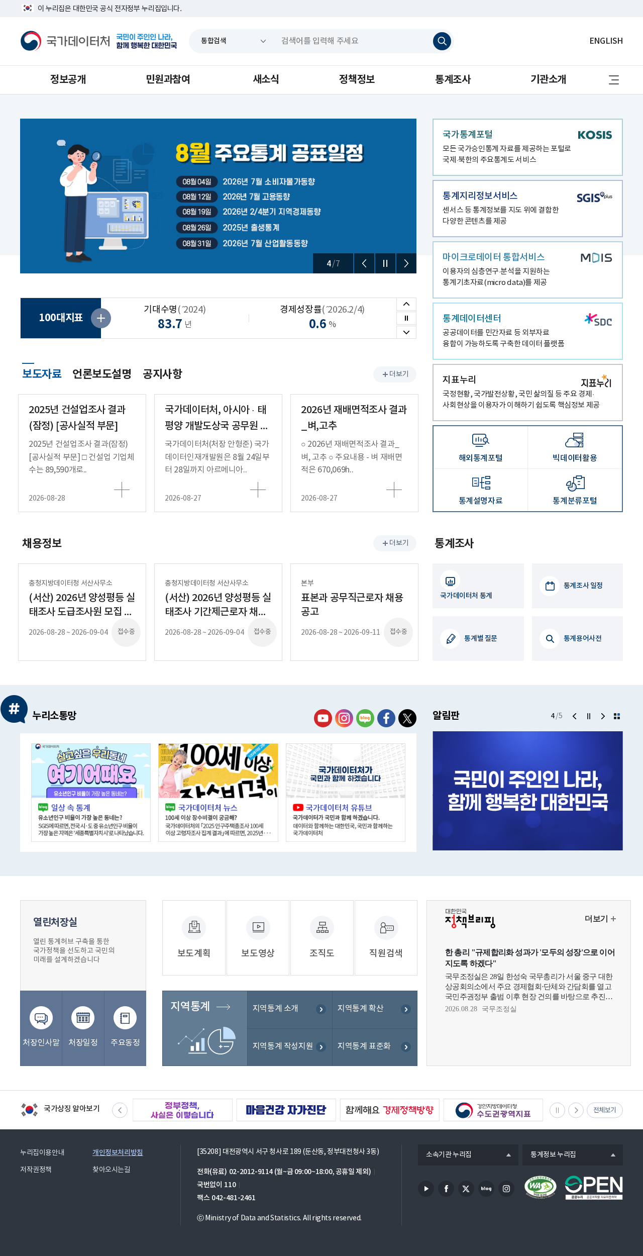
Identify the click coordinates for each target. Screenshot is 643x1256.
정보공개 (67, 80)
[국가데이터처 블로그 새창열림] (365, 718)
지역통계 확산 (360, 1008)
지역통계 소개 (275, 1008)
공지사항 (162, 374)
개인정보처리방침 (117, 1152)
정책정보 (356, 80)
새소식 (266, 80)
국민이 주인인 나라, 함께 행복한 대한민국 (147, 41)
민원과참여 (168, 80)
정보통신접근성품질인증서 (540, 1188)
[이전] (364, 263)
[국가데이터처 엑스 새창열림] (407, 718)
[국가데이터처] (65, 41)
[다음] (406, 263)
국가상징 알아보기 (60, 1111)
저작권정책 (36, 1170)
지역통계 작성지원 (283, 1046)
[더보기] (617, 716)
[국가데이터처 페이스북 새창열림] (386, 718)
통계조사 (452, 80)
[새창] (91, 792)
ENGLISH (606, 41)
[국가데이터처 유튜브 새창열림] (323, 718)
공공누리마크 (594, 1188)
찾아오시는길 (111, 1170)
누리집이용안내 (42, 1153)
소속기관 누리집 (445, 1155)
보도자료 (41, 373)
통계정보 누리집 (549, 1155)
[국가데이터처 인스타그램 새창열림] (344, 718)
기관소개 (548, 80)
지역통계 (189, 1006)
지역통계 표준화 (364, 1046)
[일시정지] (385, 263)
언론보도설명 (102, 374)
